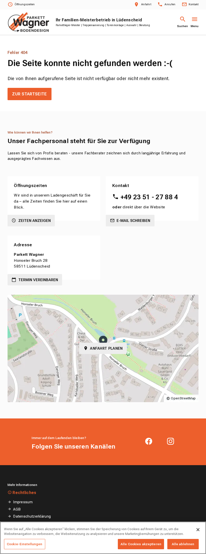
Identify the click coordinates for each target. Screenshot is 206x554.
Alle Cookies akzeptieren (141, 544)
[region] (103, 538)
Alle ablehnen (183, 544)
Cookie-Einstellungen (24, 544)
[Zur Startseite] (28, 22)
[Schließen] (197, 529)
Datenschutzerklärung (32, 516)
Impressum (23, 502)
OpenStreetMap (183, 398)
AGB (17, 509)
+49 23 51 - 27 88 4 (149, 197)
